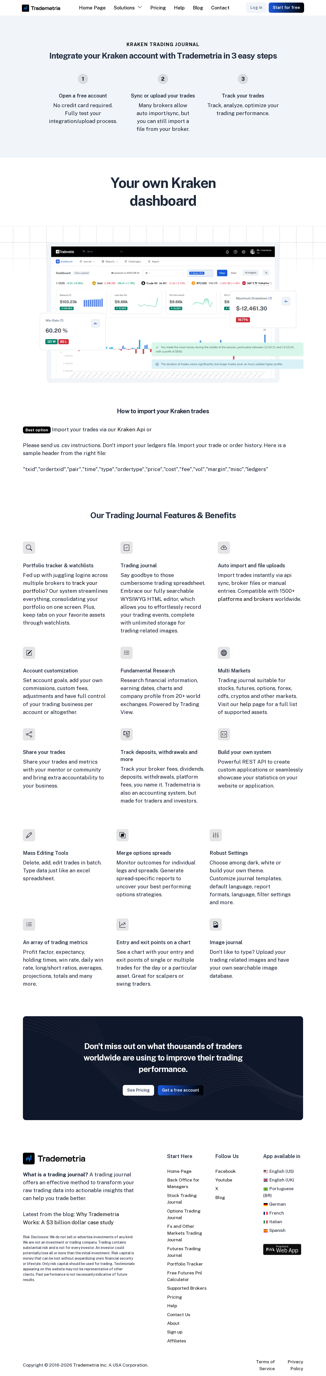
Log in (256, 7)
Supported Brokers (187, 1288)
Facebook (225, 1171)
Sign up (174, 1331)
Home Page (92, 7)
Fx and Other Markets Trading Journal (184, 1232)
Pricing (158, 7)
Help (179, 7)
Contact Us (178, 1314)
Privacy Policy (295, 1365)
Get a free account (180, 1090)
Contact (220, 7)
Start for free (286, 7)
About (173, 1323)
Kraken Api (131, 429)
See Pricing (138, 1090)
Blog (198, 7)
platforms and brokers (245, 599)
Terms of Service (265, 1365)
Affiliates (176, 1340)
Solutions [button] (124, 7)
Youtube (223, 1179)
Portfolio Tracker (185, 1264)
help (245, 704)
